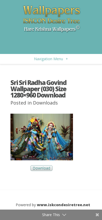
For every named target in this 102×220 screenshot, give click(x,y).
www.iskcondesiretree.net (63, 204)
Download (41, 168)
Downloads (45, 103)
